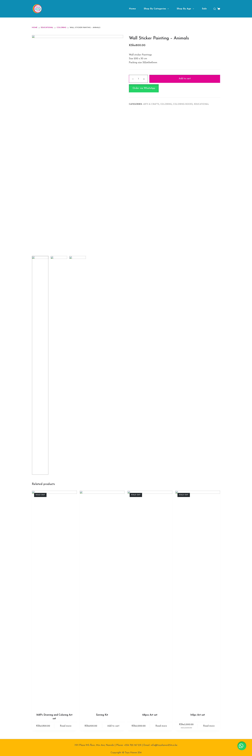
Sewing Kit (102, 715)
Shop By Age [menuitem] (184, 9)
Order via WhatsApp (144, 88)
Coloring (166, 104)
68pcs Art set (149, 715)
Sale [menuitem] (204, 9)
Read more (65, 726)
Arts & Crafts (151, 104)
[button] (174, 88)
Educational (201, 104)
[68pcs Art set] (149, 600)
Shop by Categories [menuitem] (155, 9)
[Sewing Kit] (102, 600)
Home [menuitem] (132, 9)
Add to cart (185, 79)
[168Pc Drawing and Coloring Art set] (54, 600)
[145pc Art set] (197, 600)
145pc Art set (197, 715)
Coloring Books (183, 104)
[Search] (215, 9)
